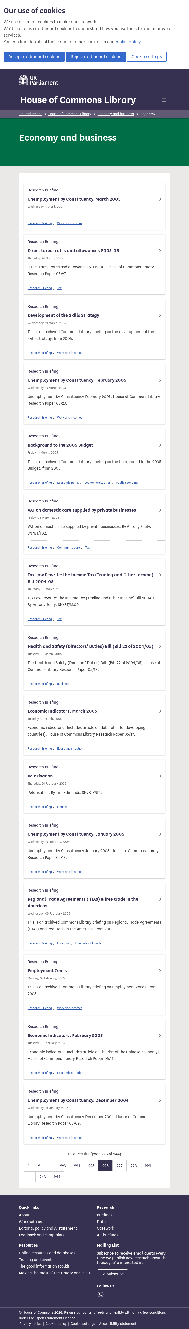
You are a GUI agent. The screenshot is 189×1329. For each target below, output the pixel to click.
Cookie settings (147, 56)
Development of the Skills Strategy (63, 315)
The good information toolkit (44, 1266)
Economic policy (68, 482)
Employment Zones (47, 970)
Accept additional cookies (34, 56)
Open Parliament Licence (55, 1318)
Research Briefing (40, 223)
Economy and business (116, 114)
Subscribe (115, 1274)
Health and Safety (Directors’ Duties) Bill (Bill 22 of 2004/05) (90, 646)
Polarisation (40, 776)
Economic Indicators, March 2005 (62, 711)
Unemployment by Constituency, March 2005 (74, 199)
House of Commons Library (78, 99)
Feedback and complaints (41, 1235)
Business (63, 684)
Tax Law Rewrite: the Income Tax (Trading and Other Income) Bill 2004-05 (90, 578)
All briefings (107, 1235)
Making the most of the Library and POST (54, 1273)
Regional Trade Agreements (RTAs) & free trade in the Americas (83, 903)
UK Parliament (30, 114)
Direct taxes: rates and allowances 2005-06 (73, 250)
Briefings (104, 1215)
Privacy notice (30, 1324)
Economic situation (97, 482)
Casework (105, 1228)
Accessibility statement (117, 1324)
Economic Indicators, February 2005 (65, 1035)
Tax (59, 288)
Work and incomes (69, 223)
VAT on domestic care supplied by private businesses (82, 510)
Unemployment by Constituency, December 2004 (78, 1100)
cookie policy (128, 42)
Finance (62, 807)
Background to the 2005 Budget (60, 445)
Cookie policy (56, 1324)
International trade (88, 943)
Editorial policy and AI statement (48, 1228)
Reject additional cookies (96, 56)
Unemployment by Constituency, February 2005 (77, 380)
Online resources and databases (47, 1253)
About (24, 1215)
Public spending (127, 482)
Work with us (30, 1222)
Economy (63, 943)
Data (101, 1222)
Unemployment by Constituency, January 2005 (76, 834)
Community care (68, 547)
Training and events (36, 1260)
